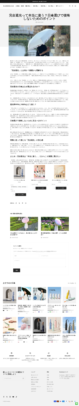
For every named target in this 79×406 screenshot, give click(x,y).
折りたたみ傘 (50, 382)
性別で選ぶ (35, 6)
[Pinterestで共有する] (22, 203)
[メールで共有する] (26, 203)
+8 (11, 341)
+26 (41, 311)
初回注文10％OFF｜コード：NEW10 (39, 1)
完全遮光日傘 (13, 90)
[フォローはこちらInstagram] (10, 397)
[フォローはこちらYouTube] (13, 397)
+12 (26, 313)
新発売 (22, 6)
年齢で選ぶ (43, 6)
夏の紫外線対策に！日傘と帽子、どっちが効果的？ (54, 234)
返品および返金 (34, 382)
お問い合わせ (34, 377)
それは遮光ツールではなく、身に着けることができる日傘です (23, 234)
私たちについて (34, 375)
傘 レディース (50, 389)
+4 (56, 311)
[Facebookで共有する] (16, 203)
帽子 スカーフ (59, 6)
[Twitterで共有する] (19, 203)
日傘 (48, 375)
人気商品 (18, 6)
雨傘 (48, 377)
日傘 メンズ (49, 386)
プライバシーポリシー (40, 251)
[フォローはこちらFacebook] (4, 397)
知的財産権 (33, 389)
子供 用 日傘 (49, 391)
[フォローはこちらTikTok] (16, 397)
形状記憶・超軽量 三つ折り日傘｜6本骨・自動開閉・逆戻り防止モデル (24, 307)
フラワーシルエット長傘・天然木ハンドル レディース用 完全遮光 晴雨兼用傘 (24, 337)
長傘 (48, 379)
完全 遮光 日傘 (50, 384)
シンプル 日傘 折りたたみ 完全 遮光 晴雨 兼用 (39, 306)
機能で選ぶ (27, 6)
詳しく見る (66, 378)
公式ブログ (33, 391)
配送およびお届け (35, 379)
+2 (11, 310)
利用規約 (48, 251)
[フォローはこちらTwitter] (7, 397)
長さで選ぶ (50, 6)
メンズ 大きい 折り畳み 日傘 (9, 305)
